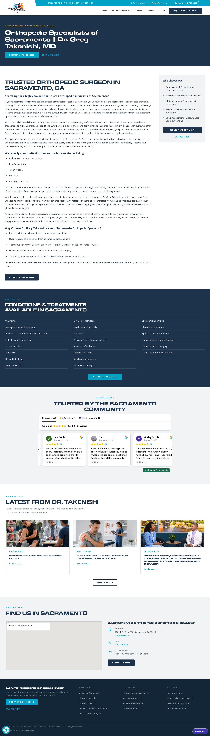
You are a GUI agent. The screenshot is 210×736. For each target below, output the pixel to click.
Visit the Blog (105, 582)
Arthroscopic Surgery (132, 698)
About (104, 10)
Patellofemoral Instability (86, 327)
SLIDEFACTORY (28, 730)
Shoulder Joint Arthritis (153, 320)
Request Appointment (185, 10)
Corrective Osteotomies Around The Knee (26, 333)
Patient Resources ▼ (160, 3)
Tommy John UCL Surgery (154, 346)
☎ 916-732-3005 (50, 55)
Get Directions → (123, 635)
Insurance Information (176, 708)
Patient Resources (175, 693)
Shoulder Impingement (85, 358)
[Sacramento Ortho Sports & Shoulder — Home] (19, 7)
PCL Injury (79, 333)
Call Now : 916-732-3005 (186, 3)
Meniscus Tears (13, 365)
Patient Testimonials (120, 10)
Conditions (151, 10)
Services (138, 10)
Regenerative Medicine (133, 703)
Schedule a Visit (121, 662)
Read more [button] (47, 462)
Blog (163, 10)
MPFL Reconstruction (84, 320)
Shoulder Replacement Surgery (136, 693)
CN (96, 437)
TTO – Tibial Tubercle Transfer (157, 352)
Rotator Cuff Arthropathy (86, 346)
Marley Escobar (148, 437)
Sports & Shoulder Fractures (156, 333)
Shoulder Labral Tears (153, 327)
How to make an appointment (180, 698)
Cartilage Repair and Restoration (21, 327)
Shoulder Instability (83, 365)
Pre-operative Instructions (178, 703)
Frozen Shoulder (13, 346)
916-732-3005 (182, 136)
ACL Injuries (11, 320)
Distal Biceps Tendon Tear (18, 339)
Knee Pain (10, 352)
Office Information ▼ (139, 3)
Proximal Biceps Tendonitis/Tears (90, 339)
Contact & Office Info (21, 702)
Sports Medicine (130, 708)
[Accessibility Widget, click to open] (6, 730)
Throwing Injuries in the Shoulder (158, 339)
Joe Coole (55, 437)
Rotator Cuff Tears (83, 352)
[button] (67, 418)
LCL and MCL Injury (14, 358)
